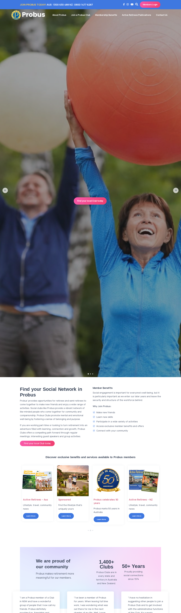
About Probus (59, 15)
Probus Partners (138, 499)
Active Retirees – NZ (105, 499)
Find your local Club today (90, 200)
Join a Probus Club (80, 15)
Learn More (30, 516)
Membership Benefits (106, 15)
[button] (5, 190)
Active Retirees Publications (136, 15)
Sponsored (29, 499)
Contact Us (161, 15)
